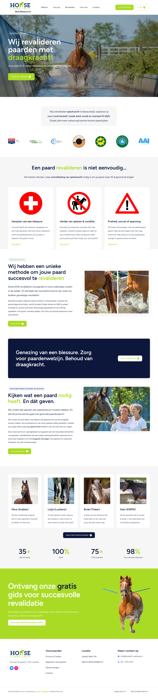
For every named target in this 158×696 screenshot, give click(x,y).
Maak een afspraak (20, 76)
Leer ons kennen (18, 451)
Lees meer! (15, 323)
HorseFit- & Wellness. (41, 691)
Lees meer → (16, 244)
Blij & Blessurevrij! (23, 11)
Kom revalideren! (128, 358)
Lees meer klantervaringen (77, 535)
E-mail (139, 7)
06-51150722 (126, 7)
